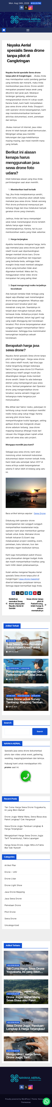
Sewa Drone (40, 513)
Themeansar (26, 1102)
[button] (46, 1101)
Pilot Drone (10, 912)
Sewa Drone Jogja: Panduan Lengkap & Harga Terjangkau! (25, 1027)
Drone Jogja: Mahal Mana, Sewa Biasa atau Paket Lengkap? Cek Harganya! (23, 1000)
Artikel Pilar (10, 865)
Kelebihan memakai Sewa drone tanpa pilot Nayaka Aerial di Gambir (16, 603)
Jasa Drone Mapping (15, 892)
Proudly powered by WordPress (18, 1099)
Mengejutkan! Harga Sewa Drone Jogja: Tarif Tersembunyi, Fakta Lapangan (26, 1057)
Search (7, 723)
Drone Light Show (13, 885)
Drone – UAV (11, 872)
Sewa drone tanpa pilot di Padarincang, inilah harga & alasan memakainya (35, 605)
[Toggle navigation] (28, 30)
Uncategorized (12, 925)
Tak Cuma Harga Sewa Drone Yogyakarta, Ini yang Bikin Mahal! (25, 972)
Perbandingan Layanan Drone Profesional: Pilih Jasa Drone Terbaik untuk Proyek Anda (25, 675)
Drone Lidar (11, 696)
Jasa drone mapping (29, 579)
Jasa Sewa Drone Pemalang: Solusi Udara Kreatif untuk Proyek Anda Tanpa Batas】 (24, 647)
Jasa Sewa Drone (13, 668)
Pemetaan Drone (23, 696)
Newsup (41, 1099)
